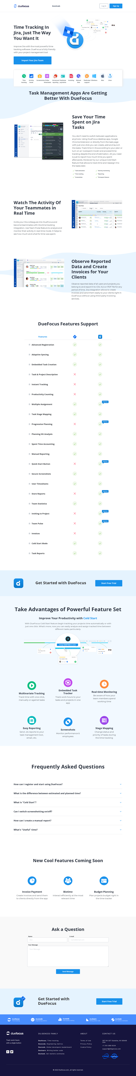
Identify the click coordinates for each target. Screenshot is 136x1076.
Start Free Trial (108, 583)
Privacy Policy (86, 1044)
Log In (104, 6)
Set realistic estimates (51, 1054)
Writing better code (50, 1050)
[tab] (68, 784)
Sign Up (116, 6)
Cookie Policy (85, 1047)
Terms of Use (85, 1040)
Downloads (56, 6)
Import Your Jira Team (33, 60)
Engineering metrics (50, 1044)
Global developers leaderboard (55, 1047)
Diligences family (48, 1034)
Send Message (67, 971)
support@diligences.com (111, 1049)
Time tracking (48, 1040)
